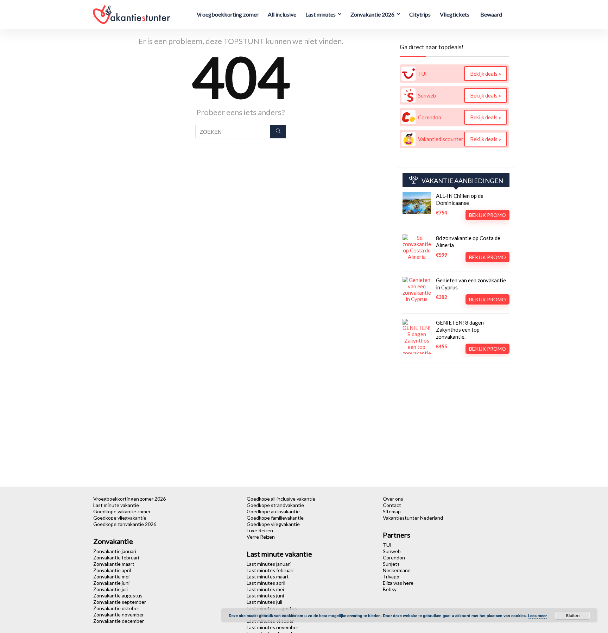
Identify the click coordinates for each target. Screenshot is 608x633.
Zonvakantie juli (110, 589)
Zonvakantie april (112, 570)
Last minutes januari (269, 564)
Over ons (393, 499)
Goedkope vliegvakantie (119, 518)
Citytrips (420, 14)
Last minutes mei (265, 589)
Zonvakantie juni (111, 583)
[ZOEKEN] (278, 131)
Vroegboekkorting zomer (228, 14)
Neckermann (397, 570)
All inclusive (282, 14)
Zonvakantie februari (116, 557)
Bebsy (390, 589)
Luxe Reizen (260, 530)
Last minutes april (266, 583)
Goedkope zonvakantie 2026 (124, 524)
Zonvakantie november (118, 615)
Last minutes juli (264, 602)
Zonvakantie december (118, 621)
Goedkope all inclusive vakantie (281, 499)
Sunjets (391, 564)
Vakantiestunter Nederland (413, 518)
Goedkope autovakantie (273, 511)
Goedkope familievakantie (275, 518)
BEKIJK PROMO (487, 215)
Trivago (391, 576)
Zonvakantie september (119, 602)
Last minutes (320, 14)
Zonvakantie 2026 (372, 14)
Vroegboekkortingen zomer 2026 (129, 499)
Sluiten (573, 615)
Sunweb (392, 551)
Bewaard (491, 14)
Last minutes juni (265, 595)
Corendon (394, 557)
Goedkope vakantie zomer (122, 511)
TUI (387, 545)
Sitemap (392, 511)
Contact (392, 505)
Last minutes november (272, 627)
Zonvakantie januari (114, 551)
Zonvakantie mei (111, 576)
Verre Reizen (261, 537)
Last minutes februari (270, 570)
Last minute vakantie (116, 505)
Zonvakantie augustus (117, 595)
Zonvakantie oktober (116, 608)
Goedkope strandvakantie (275, 505)
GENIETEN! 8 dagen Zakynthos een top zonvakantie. (460, 329)
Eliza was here (398, 583)
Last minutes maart (268, 576)
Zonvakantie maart (113, 564)
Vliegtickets (454, 14)
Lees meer (537, 615)
